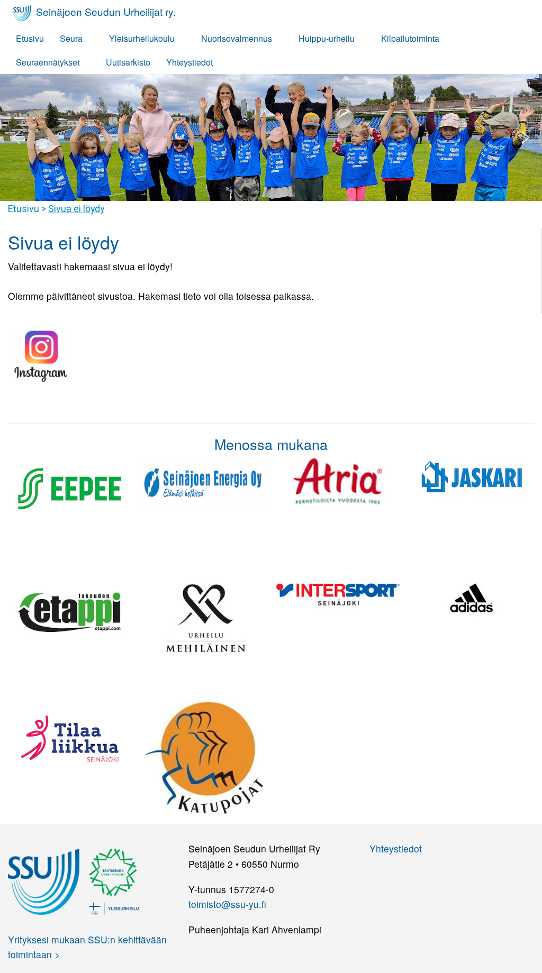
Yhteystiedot (189, 62)
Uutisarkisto (128, 62)
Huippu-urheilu (327, 38)
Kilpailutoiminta (410, 38)
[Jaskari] (472, 476)
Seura (71, 38)
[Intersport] (338, 593)
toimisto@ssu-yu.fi (227, 904)
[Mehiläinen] (204, 615)
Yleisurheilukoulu (142, 38)
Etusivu (30, 38)
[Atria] (338, 482)
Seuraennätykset (47, 62)
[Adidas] (472, 597)
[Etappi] (69, 610)
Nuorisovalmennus (236, 38)
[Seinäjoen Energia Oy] (204, 481)
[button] (16, 137)
